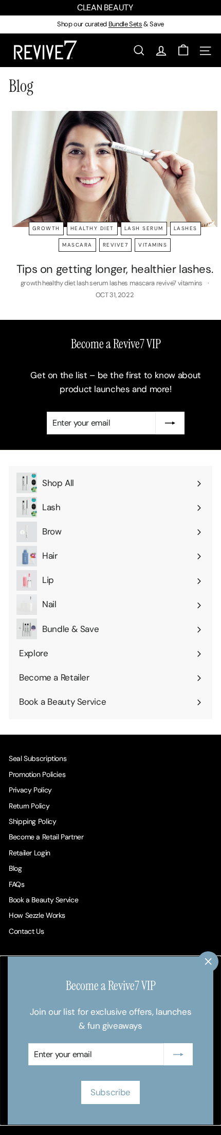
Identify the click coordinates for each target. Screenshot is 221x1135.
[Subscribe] (178, 1054)
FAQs (17, 884)
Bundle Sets (125, 24)
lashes (185, 228)
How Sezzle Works (37, 915)
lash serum (143, 228)
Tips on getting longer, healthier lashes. (114, 269)
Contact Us (26, 931)
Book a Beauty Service (43, 899)
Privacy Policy (30, 789)
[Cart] (183, 50)
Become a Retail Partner (46, 836)
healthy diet (92, 228)
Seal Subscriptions (37, 758)
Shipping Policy (32, 821)
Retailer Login (29, 852)
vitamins (152, 244)
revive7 (115, 244)
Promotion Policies (37, 774)
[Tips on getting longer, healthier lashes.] (114, 169)
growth (46, 228)
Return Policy (29, 805)
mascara (77, 244)
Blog (15, 868)
